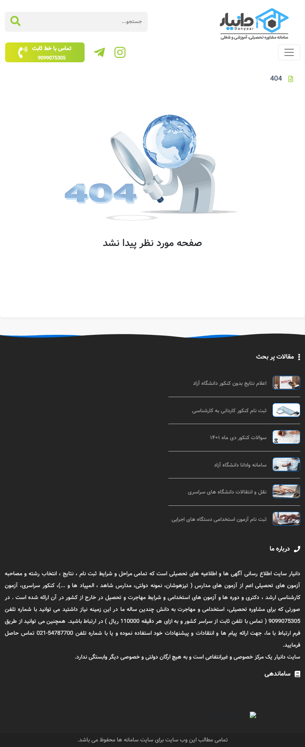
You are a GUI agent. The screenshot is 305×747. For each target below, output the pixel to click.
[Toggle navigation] (289, 52)
